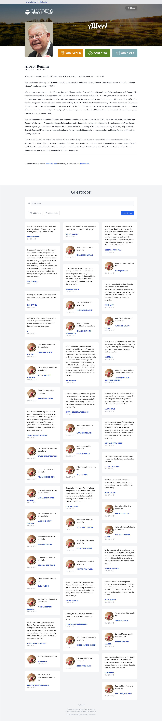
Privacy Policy (75, 711)
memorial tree (51, 163)
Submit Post (127, 213)
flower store (84, 163)
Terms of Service (87, 711)
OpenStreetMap (83, 715)
